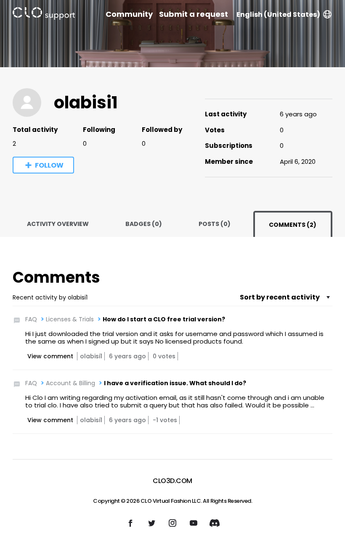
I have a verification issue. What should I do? (175, 383)
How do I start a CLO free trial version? (164, 319)
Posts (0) (215, 224)
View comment (50, 356)
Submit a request (193, 14)
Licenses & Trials (70, 319)
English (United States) (278, 14)
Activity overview (58, 224)
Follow (49, 165)
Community (129, 14)
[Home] (44, 15)
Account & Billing (70, 383)
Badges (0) (143, 224)
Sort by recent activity (280, 297)
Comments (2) (292, 225)
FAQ (31, 319)
